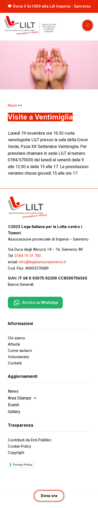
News (12, 105)
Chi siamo (16, 338)
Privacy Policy (22, 464)
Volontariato (18, 357)
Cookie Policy (19, 446)
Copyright (16, 452)
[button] (87, 25)
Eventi (13, 404)
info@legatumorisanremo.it (42, 262)
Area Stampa (19, 398)
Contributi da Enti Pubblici (29, 440)
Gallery (14, 411)
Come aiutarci (20, 350)
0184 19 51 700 (28, 255)
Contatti (15, 363)
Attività (14, 344)
